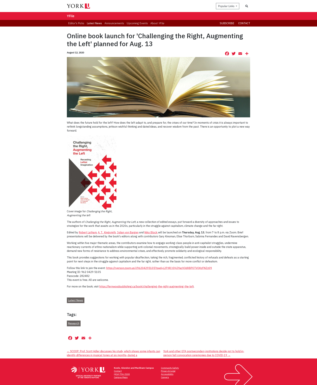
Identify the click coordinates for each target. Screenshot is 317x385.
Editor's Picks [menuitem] (76, 23)
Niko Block (151, 232)
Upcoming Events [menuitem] (137, 23)
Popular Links (226, 6)
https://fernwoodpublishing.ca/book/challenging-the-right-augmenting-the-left (146, 286)
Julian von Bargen (128, 232)
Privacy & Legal (168, 371)
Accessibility (167, 374)
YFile (70, 16)
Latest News (75, 300)
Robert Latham (88, 232)
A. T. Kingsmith (107, 232)
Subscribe (227, 23)
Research (73, 323)
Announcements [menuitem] (114, 23)
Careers (165, 377)
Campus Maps (121, 377)
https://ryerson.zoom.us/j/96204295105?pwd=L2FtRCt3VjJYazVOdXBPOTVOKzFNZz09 (159, 268)
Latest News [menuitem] (94, 23)
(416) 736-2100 (122, 374)
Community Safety (170, 368)
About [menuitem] (157, 23)
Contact (244, 23)
